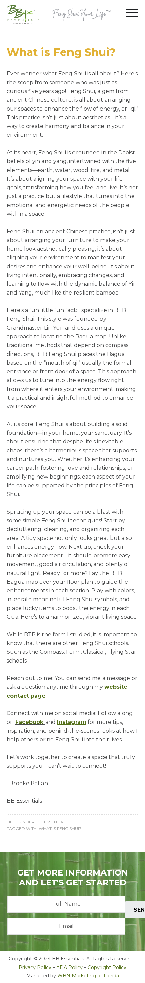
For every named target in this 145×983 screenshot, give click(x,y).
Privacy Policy (35, 967)
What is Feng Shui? (61, 52)
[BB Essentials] (23, 14)
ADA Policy (69, 967)
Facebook (29, 722)
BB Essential (51, 821)
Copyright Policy (107, 967)
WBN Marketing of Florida (88, 976)
